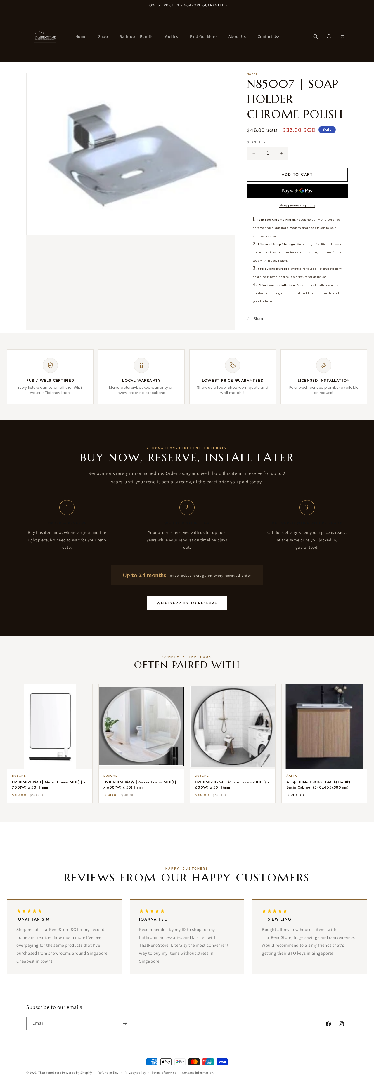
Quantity (256, 142)
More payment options (297, 205)
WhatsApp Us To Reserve (187, 603)
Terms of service (164, 1073)
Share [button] (259, 318)
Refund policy (108, 1073)
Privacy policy (135, 1073)
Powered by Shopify (77, 1073)
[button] (103, 36)
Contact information (198, 1073)
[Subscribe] (124, 1023)
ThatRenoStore (49, 1073)
